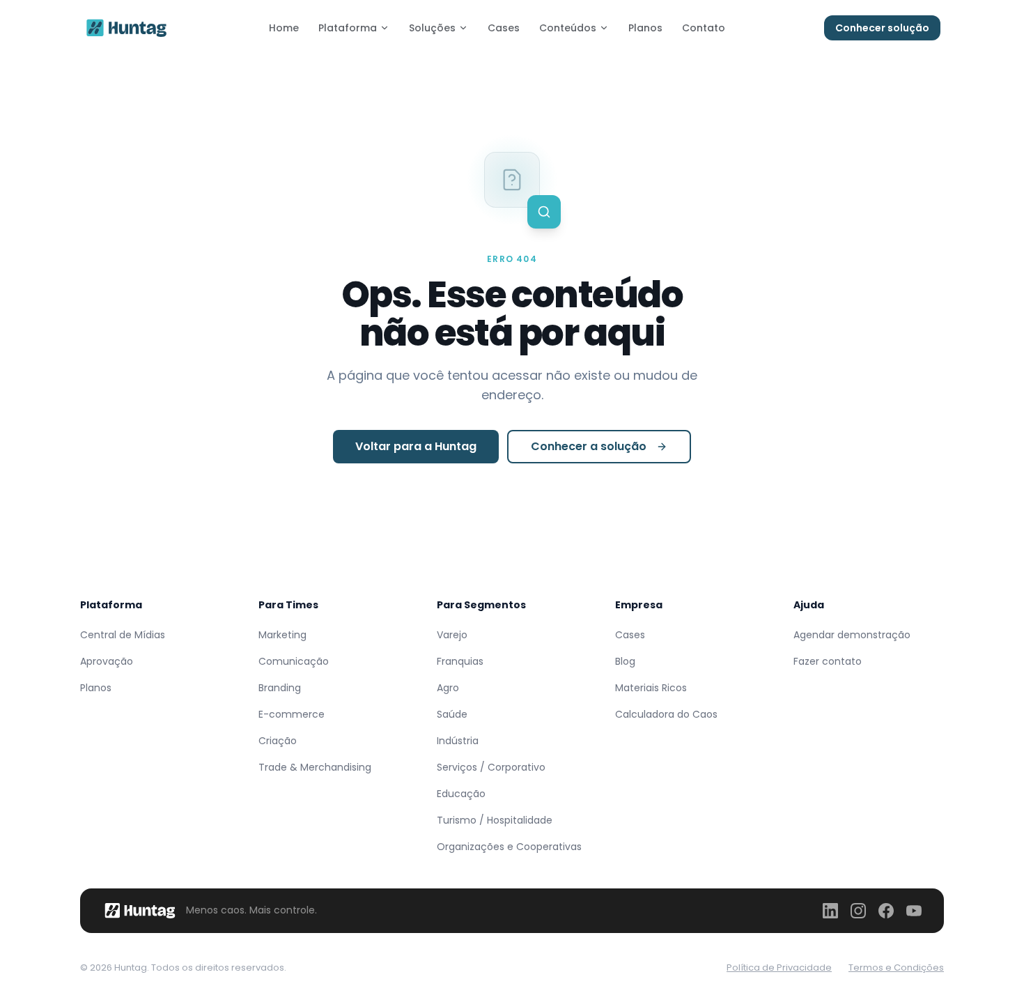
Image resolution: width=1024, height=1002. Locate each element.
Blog (625, 661)
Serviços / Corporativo (491, 767)
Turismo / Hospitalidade (494, 820)
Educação (461, 794)
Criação (277, 741)
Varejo (452, 635)
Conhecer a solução (588, 446)
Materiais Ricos (651, 688)
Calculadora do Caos (666, 714)
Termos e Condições (896, 967)
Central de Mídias (122, 635)
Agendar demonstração (851, 635)
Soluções (432, 28)
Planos (645, 28)
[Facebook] (886, 910)
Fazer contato (827, 661)
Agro (448, 688)
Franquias (460, 661)
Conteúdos (567, 28)
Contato (703, 28)
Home (284, 28)
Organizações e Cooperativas (509, 847)
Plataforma (347, 28)
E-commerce (291, 714)
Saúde (452, 714)
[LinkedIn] (830, 910)
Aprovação (106, 661)
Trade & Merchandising (314, 767)
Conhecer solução (882, 28)
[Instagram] (858, 910)
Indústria (458, 741)
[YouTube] (914, 910)
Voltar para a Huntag (415, 446)
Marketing (282, 635)
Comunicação (293, 661)
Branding (279, 688)
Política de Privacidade (779, 967)
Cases (504, 28)
